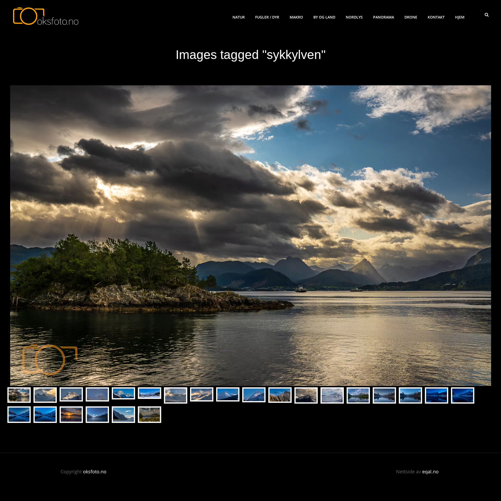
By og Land (324, 17)
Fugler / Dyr (267, 17)
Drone (410, 17)
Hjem (459, 17)
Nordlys (354, 17)
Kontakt (436, 17)
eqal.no (430, 471)
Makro (296, 17)
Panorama (383, 17)
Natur (238, 17)
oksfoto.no (94, 471)
